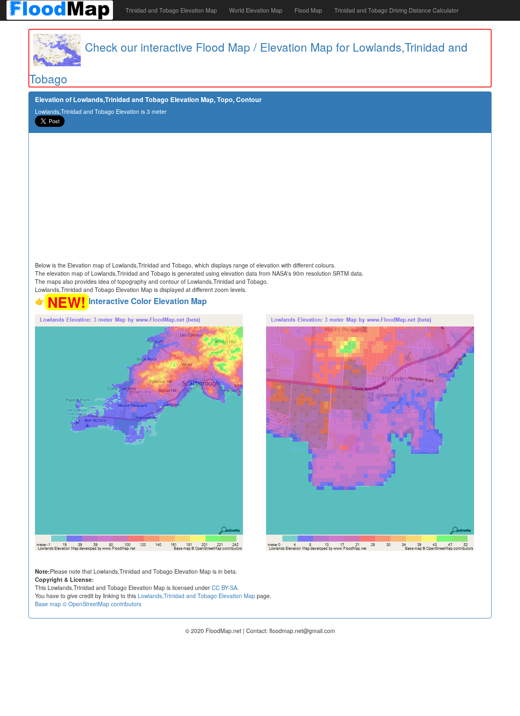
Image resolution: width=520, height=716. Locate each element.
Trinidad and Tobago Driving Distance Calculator (396, 10)
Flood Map (308, 10)
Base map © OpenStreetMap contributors (88, 604)
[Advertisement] (260, 200)
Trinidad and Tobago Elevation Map (171, 10)
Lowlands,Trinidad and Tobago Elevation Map (196, 596)
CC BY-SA (224, 587)
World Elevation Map (255, 10)
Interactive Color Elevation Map (148, 301)
